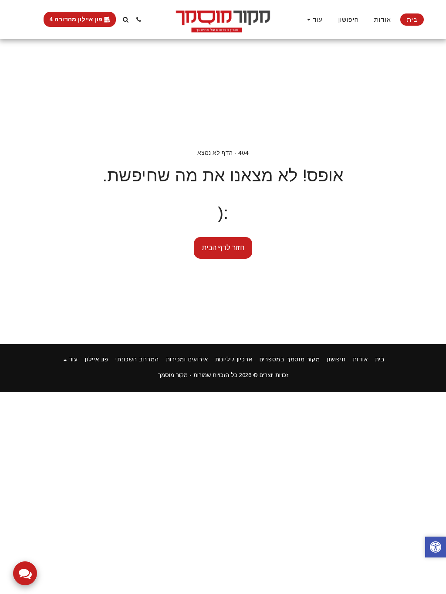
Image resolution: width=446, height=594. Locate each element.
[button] (139, 20)
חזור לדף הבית (223, 247)
